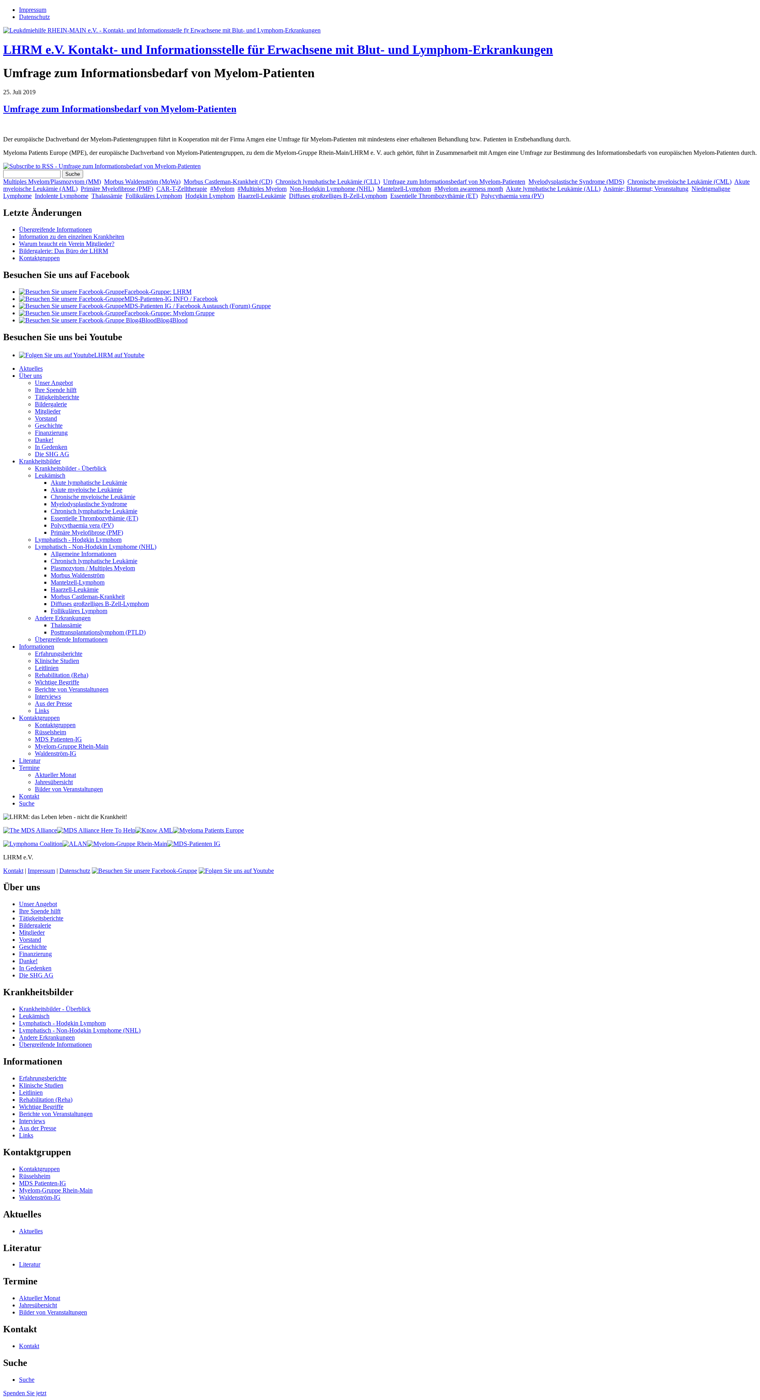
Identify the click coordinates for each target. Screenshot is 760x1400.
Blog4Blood (172, 320)
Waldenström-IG (55, 753)
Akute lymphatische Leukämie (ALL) (553, 188)
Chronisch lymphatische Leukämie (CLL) (328, 181)
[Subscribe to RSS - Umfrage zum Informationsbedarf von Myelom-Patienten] (102, 166)
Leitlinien (47, 668)
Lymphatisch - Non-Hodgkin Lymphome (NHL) (95, 546)
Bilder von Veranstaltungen (69, 789)
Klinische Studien (57, 660)
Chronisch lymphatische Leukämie (94, 511)
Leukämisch (50, 475)
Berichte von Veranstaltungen (71, 689)
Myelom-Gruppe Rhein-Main (71, 746)
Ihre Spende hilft (55, 390)
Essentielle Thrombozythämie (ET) (434, 195)
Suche (26, 803)
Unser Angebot (54, 382)
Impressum (32, 9)
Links (42, 710)
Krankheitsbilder (40, 461)
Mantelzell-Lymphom (404, 188)
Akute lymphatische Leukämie (89, 482)
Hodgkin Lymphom (210, 195)
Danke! (44, 439)
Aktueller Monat (55, 774)
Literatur (29, 760)
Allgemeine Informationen (83, 553)
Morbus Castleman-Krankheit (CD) (228, 181)
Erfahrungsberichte (58, 653)
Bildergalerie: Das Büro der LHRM (63, 251)
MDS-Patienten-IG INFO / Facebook (171, 298)
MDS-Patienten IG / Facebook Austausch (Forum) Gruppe (197, 306)
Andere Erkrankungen (63, 618)
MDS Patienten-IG (58, 739)
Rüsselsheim (50, 732)
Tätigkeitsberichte (57, 397)
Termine (29, 767)
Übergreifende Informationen (55, 229)
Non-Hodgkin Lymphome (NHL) (332, 188)
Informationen (36, 646)
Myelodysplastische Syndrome (89, 504)
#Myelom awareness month (468, 188)
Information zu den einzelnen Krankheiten (71, 236)
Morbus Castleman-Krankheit (88, 596)
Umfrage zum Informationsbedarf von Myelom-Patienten (119, 109)
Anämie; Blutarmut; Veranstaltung (645, 188)
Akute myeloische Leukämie (86, 489)
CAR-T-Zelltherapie (181, 188)
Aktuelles (31, 368)
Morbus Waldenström (77, 575)
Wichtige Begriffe (57, 682)
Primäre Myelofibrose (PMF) (117, 188)
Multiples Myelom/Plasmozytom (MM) (52, 181)
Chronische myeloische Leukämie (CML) (679, 181)
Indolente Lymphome (61, 195)
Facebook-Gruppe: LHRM (158, 291)
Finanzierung (51, 432)
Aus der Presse (53, 703)
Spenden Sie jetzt (24, 1393)
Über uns (30, 375)
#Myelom (222, 188)
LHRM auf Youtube (119, 355)
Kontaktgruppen (39, 258)
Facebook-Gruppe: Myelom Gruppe (169, 313)
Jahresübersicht (54, 782)
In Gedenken (51, 447)
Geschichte (49, 425)
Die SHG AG (52, 454)
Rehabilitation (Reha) (61, 675)
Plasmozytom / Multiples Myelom (93, 568)
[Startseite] (162, 30)
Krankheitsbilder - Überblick (70, 468)
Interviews (48, 696)
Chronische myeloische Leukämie (93, 496)
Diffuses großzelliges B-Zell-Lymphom (338, 195)
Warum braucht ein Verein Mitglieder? (66, 243)
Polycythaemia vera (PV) (512, 195)
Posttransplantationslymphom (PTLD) (98, 632)
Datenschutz (34, 16)
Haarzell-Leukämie (262, 195)
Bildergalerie (51, 404)
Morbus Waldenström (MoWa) (142, 181)
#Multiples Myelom (262, 188)
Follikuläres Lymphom (153, 195)
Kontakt (29, 796)
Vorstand (46, 418)
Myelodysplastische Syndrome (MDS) (576, 181)
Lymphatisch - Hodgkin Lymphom (78, 539)
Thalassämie (106, 195)
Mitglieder (48, 411)
